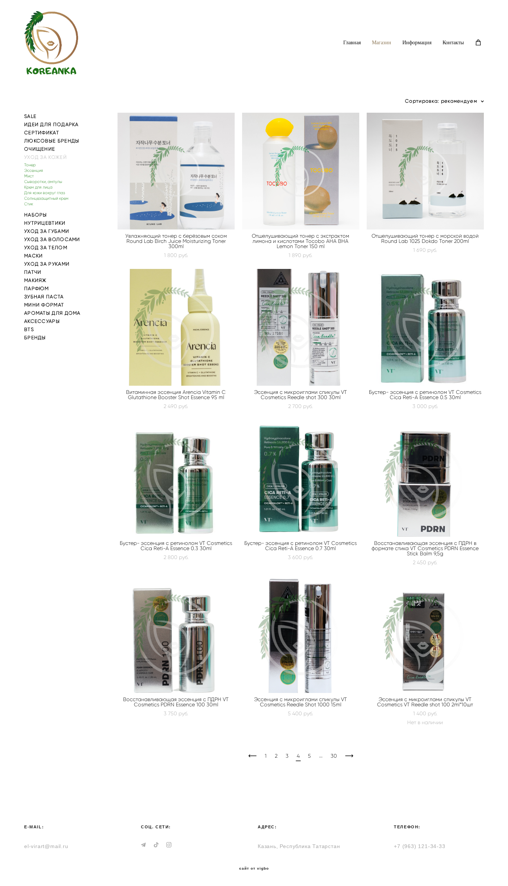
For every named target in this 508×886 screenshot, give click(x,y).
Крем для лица (38, 187)
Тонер (30, 165)
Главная (352, 42)
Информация (416, 42)
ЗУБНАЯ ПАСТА (44, 296)
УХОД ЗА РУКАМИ (47, 264)
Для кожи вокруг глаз (44, 192)
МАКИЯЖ (35, 280)
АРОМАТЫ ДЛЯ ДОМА (52, 313)
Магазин (381, 42)
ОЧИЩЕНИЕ (39, 149)
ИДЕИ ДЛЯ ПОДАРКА (51, 124)
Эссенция (33, 170)
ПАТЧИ (33, 272)
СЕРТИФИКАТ (41, 132)
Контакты (453, 42)
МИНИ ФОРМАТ (44, 305)
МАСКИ (33, 256)
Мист (29, 176)
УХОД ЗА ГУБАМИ (46, 231)
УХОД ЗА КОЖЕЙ (45, 157)
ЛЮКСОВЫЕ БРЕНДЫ (52, 141)
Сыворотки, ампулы (43, 181)
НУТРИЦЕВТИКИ (45, 223)
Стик (28, 204)
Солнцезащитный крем (46, 198)
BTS (29, 329)
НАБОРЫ (35, 215)
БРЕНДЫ (35, 337)
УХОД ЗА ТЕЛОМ (45, 247)
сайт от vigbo (254, 868)
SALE (30, 116)
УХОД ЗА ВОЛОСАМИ (52, 239)
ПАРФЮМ (36, 288)
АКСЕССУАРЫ (42, 321)
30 (334, 756)
